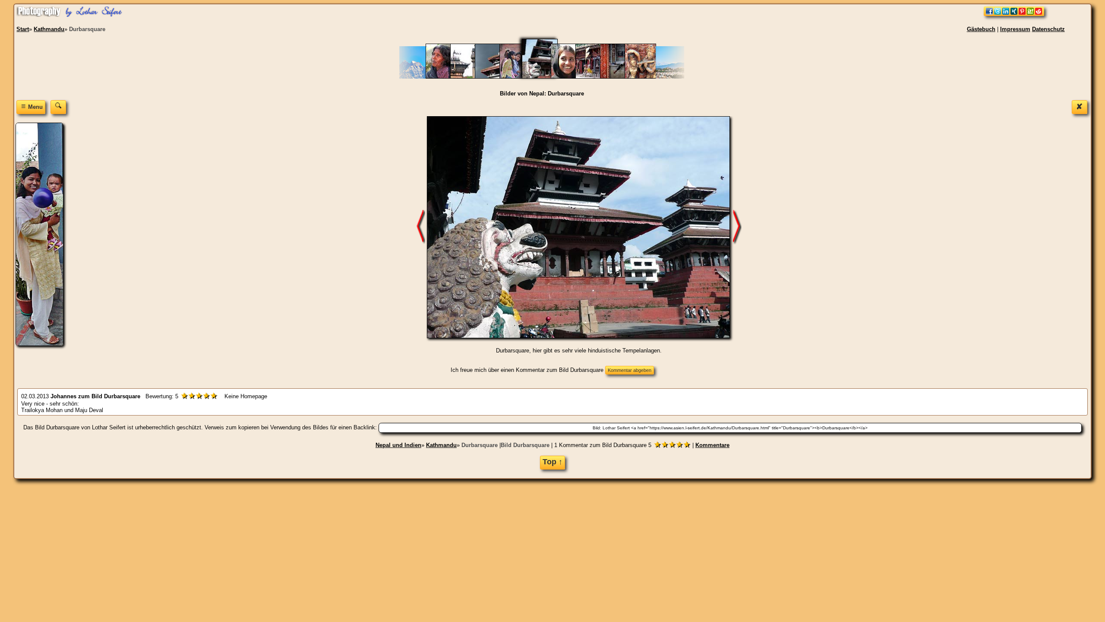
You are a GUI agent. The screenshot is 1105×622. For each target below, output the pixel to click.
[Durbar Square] (519, 76)
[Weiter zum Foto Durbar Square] (421, 227)
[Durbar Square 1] (494, 76)
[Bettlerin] (445, 76)
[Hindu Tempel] (595, 76)
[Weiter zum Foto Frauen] (737, 227)
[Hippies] (620, 76)
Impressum (1015, 29)
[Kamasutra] (644, 76)
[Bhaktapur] (470, 76)
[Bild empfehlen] (1014, 14)
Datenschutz (1048, 29)
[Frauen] (570, 76)
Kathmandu (441, 445)
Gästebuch (981, 29)
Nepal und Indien (398, 445)
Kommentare (712, 445)
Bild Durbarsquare (525, 445)
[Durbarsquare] (545, 76)
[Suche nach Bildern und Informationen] (58, 107)
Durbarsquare (479, 445)
